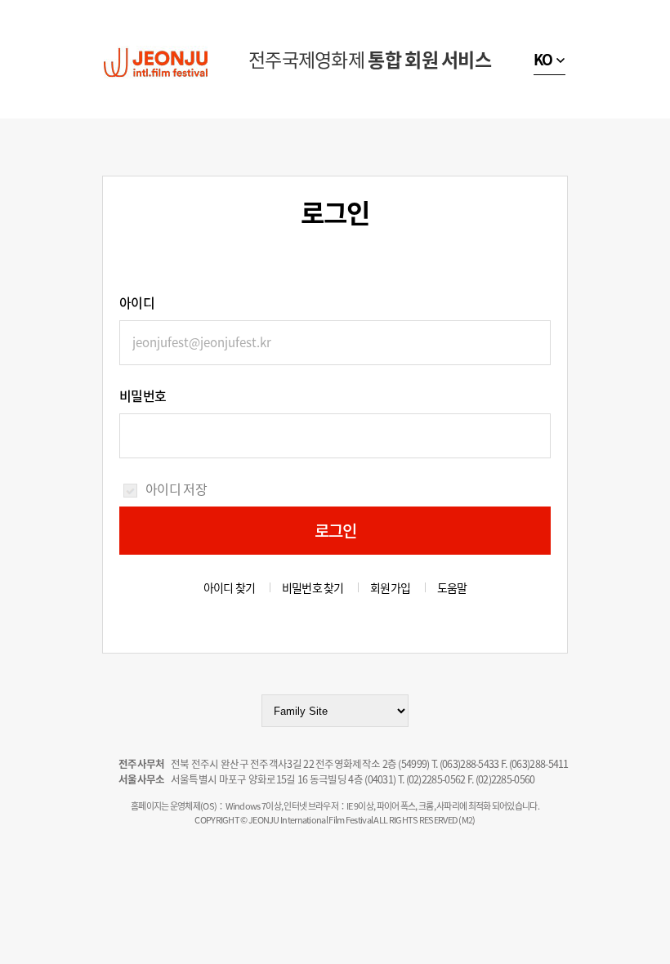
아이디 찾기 (229, 587)
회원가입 (390, 587)
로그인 (336, 530)
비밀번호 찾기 (313, 587)
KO (543, 59)
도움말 (452, 587)
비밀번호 (142, 395)
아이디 (136, 302)
